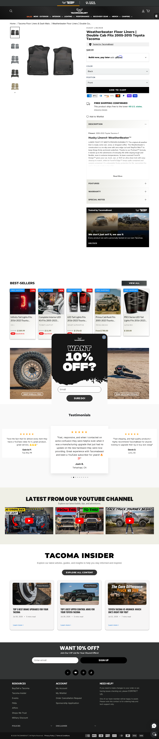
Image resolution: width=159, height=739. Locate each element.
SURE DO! (79, 398)
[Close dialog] (104, 337)
